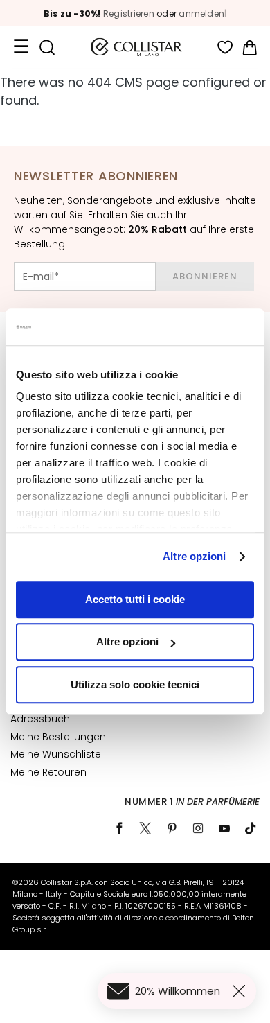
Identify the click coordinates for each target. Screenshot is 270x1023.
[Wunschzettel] (225, 47)
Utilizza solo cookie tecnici (135, 684)
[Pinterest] (172, 828)
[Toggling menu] (20, 47)
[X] (145, 828)
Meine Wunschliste (55, 754)
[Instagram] (198, 828)
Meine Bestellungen (58, 737)
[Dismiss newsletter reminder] (241, 991)
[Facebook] (119, 828)
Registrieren (128, 13)
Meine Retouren (48, 772)
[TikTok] (251, 828)
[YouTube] (224, 828)
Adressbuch (40, 719)
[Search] (47, 47)
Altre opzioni (194, 556)
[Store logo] (136, 47)
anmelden (201, 13)
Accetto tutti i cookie (135, 599)
